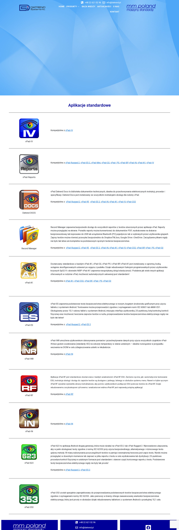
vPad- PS (115, 162)
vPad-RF (85, 202)
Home (61, 6)
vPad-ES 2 (85, 162)
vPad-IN (133, 162)
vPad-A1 (142, 162)
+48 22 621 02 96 (93, 2)
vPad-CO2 (131, 202)
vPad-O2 (106, 162)
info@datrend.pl (114, 2)
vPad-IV (69, 130)
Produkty (71, 6)
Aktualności (104, 6)
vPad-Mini (96, 162)
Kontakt (114, 12)
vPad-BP (124, 162)
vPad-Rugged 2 (72, 162)
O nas (116, 6)
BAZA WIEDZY (88, 6)
